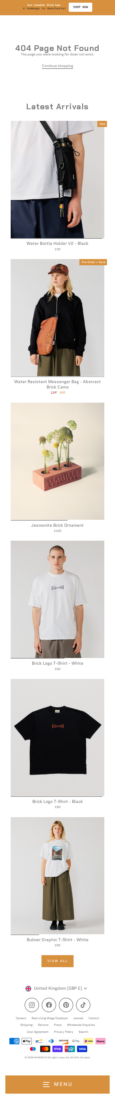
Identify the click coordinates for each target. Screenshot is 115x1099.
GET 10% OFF (86, 566)
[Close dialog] (112, 535)
